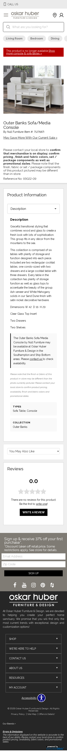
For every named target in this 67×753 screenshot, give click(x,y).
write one (41, 503)
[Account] (61, 15)
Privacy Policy (18, 714)
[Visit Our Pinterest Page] (43, 585)
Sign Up (33, 573)
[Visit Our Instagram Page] (34, 585)
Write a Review (34, 512)
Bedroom (36, 38)
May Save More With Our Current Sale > (30, 137)
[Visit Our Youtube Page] (24, 585)
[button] (6, 15)
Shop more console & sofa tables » (30, 52)
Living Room (14, 38)
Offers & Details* (47, 714)
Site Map (31, 714)
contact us (36, 359)
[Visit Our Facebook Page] (15, 585)
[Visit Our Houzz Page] (52, 585)
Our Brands (9, 723)
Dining (55, 38)
